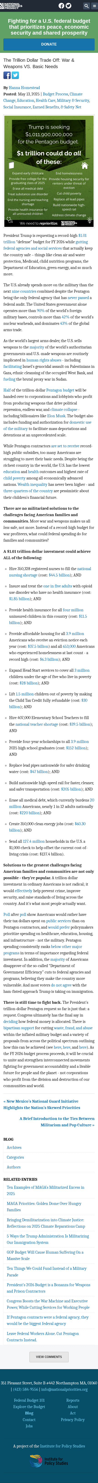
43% (64, 323)
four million (73, 610)
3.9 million (75, 633)
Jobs (29, 1426)
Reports (72, 1400)
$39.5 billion (80, 724)
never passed (78, 297)
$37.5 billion (38, 646)
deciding (10, 1021)
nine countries (24, 291)
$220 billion (30, 813)
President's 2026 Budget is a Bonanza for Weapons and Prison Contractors (48, 1288)
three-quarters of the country (28, 491)
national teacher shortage (37, 724)
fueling (9, 379)
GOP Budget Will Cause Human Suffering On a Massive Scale (45, 1255)
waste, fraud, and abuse (73, 1028)
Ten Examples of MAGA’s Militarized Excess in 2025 (45, 1190)
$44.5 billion (59, 575)
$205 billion (71, 789)
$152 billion (76, 748)
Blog (29, 1413)
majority (37, 347)
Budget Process (55, 94)
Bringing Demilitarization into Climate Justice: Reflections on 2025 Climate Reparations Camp (46, 1223)
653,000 (69, 646)
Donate (49, 44)
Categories (15, 1157)
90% (41, 310)
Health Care (45, 100)
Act (73, 1413)
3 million (82, 670)
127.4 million (34, 841)
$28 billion (29, 683)
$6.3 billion (49, 659)
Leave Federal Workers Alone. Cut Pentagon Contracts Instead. (43, 1336)
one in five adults (57, 586)
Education (25, 100)
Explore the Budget (29, 1406)
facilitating (12, 366)
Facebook (7, 75)
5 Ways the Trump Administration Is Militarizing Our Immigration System (48, 1239)
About (73, 1406)
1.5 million (25, 694)
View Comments (49, 1357)
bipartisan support (18, 1028)
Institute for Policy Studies (62, 1446)
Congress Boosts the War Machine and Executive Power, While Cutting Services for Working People (48, 1304)
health (33, 471)
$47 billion (39, 771)
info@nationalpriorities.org (64, 1389)
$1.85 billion (19, 599)
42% (66, 317)
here (57, 1047)
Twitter (15, 75)
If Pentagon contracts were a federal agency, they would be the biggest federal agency (48, 1320)
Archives (14, 1147)
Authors (14, 1167)
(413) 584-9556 (25, 1389)
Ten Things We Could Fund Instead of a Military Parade (47, 1271)
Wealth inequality (32, 484)
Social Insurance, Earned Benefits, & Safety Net (42, 107)
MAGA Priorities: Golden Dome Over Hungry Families (44, 1206)
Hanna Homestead (24, 87)
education (11, 471)
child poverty (14, 478)
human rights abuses (43, 360)
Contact (29, 1419)
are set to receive (65, 446)
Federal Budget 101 (29, 1400)
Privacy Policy (73, 1419)
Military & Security (73, 100)
